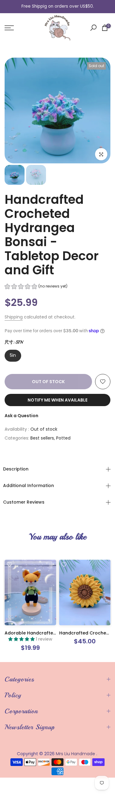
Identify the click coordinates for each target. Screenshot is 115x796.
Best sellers (42, 438)
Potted (63, 438)
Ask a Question (21, 416)
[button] (36, 287)
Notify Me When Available (57, 400)
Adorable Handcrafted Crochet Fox (44, 633)
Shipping (14, 317)
